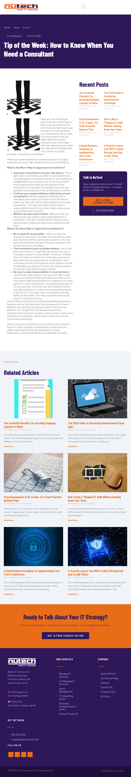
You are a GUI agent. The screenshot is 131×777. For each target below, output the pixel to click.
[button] (83, 6)
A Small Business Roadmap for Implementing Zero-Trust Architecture (88, 152)
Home (7, 27)
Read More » (9, 446)
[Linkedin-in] (30, 754)
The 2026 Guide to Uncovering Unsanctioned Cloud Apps (114, 98)
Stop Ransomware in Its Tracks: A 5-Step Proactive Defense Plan (89, 124)
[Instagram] (23, 754)
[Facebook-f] (10, 754)
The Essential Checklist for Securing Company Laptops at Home (89, 98)
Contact (119, 771)
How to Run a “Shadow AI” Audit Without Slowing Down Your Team (113, 124)
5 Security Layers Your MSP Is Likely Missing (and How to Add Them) (113, 151)
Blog (16, 27)
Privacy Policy (107, 771)
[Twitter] (17, 754)
